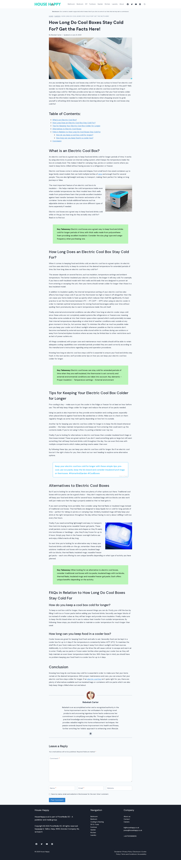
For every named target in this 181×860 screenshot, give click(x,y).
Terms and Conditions (129, 854)
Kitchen (107, 4)
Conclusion (56, 141)
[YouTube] (136, 4)
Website (110, 788)
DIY (86, 4)
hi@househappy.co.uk (131, 828)
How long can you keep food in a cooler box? (74, 138)
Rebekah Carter (56, 35)
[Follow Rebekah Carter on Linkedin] (90, 733)
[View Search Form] (144, 4)
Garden (100, 4)
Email (81, 788)
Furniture (92, 4)
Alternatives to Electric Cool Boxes (66, 129)
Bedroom (80, 4)
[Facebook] (127, 4)
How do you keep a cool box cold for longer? (74, 135)
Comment (55, 758)
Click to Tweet (123, 476)
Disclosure (136, 852)
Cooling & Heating (97, 822)
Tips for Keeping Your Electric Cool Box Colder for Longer (76, 126)
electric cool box (94, 679)
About (122, 4)
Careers (126, 822)
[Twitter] (132, 4)
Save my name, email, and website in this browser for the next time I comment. (80, 794)
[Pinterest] (140, 4)
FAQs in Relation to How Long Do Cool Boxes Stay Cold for (76, 132)
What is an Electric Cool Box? (64, 120)
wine (100, 174)
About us (127, 816)
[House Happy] (48, 4)
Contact (127, 819)
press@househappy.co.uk (133, 830)
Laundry (115, 4)
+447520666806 (130, 836)
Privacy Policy (127, 852)
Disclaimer (118, 852)
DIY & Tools (94, 824)
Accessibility (142, 854)
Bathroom (71, 4)
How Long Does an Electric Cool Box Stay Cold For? (74, 123)
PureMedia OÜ (64, 817)
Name (53, 788)
